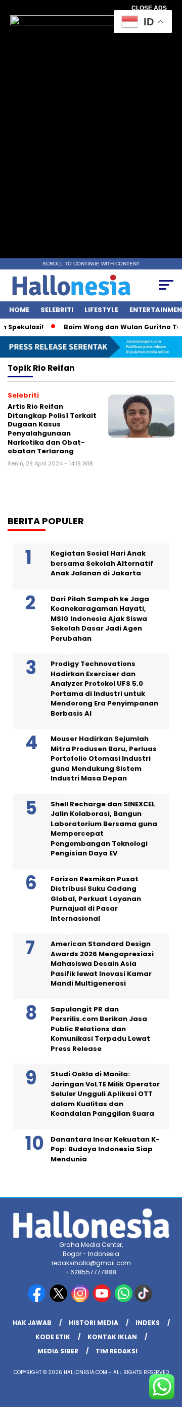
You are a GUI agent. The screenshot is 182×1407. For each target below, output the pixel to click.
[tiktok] (144, 1300)
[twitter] (59, 1300)
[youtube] (103, 1300)
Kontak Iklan (112, 1337)
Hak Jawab (32, 1322)
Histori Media (93, 1322)
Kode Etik (52, 1337)
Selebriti (56, 310)
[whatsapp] (123, 1300)
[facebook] (38, 1300)
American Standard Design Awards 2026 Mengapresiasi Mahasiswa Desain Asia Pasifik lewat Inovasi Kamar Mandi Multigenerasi (102, 963)
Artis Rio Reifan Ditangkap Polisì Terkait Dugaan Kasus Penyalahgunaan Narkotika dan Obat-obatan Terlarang (52, 429)
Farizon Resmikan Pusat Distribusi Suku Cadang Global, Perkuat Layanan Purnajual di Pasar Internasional (96, 898)
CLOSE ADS (149, 8)
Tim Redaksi (117, 1351)
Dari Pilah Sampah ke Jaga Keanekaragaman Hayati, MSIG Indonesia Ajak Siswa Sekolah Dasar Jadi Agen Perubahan (100, 618)
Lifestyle (101, 310)
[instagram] (81, 1300)
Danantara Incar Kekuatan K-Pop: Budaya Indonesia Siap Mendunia (105, 1149)
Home (19, 310)
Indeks (147, 1322)
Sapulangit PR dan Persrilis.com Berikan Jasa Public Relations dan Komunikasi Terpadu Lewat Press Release (100, 1028)
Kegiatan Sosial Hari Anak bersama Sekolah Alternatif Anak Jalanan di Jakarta (102, 563)
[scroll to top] (168, 1348)
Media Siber (57, 1351)
